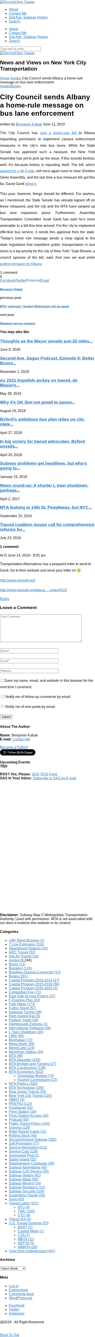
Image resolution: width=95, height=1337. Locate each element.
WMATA (27, 1247)
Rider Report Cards (27, 1131)
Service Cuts (23, 1151)
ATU (24, 1207)
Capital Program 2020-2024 (33, 988)
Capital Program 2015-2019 (34, 984)
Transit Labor (23, 1203)
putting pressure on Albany (21, 264)
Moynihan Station (26, 1052)
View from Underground (32, 1251)
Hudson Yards (23, 1020)
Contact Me (18, 13)
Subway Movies (25, 1183)
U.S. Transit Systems (29, 1223)
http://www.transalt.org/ (17, 580)
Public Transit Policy (29, 1123)
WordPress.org (20, 1298)
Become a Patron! (14, 747)
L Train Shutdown (26, 1032)
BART (25, 1227)
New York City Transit (30, 1096)
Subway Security (26, 1191)
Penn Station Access (28, 1115)
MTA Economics (26, 1072)
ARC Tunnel (22, 952)
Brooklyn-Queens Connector (35, 972)
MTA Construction (27, 1068)
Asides (15, 78)
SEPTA (26, 1243)
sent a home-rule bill (59, 133)
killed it (30, 184)
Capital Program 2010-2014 (34, 980)
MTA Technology (26, 1088)
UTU (24, 1215)
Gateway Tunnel (25, 1012)
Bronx (17, 964)
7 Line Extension (26, 944)
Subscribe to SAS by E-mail (54, 778)
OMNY (17, 1100)
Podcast (19, 1119)
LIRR (16, 1036)
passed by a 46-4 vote (17, 171)
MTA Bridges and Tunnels (32, 1064)
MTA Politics (23, 1084)
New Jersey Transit (27, 1092)
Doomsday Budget (36, 1076)
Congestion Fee (25, 992)
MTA (16, 1056)
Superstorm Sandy (27, 1195)
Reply (4, 599)
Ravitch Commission (37, 1080)
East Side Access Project (32, 996)
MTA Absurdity (24, 1060)
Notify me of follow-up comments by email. (38, 697)
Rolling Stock (23, 1135)
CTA (24, 1235)
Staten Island (22, 1159)
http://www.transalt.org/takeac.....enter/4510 (33, 590)
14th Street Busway (26, 940)
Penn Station (22, 1112)
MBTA (26, 1239)
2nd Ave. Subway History (28, 17)
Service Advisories (28, 1147)
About (13, 9)
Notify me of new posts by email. (30, 707)
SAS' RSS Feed (44, 774)
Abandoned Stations (28, 948)
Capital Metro (31, 1231)
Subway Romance (27, 1187)
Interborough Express (28, 1024)
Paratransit (21, 1108)
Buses (16, 86)
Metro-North (21, 1044)
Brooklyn (20, 968)
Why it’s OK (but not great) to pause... (37, 402)
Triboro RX (20, 1219)
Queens (19, 1127)
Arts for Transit (23, 956)
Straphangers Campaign (31, 1163)
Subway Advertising (28, 1167)
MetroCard (21, 1048)
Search (14, 21)
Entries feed (18, 1290)
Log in (14, 1286)
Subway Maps (23, 1179)
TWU (26, 1211)
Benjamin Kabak (29, 124)
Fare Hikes (22, 1004)
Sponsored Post (24, 1155)
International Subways (30, 1028)
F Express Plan (24, 1000)
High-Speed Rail (24, 1016)
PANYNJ (20, 1104)
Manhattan (20, 1040)
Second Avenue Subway (33, 1139)
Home (5, 78)
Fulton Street (22, 1008)
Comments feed (21, 1294)
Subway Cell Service (29, 1171)
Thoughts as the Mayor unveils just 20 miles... (46, 341)
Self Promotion (24, 1143)
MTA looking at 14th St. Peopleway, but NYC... (46, 507)
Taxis (16, 1199)
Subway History (25, 1175)
